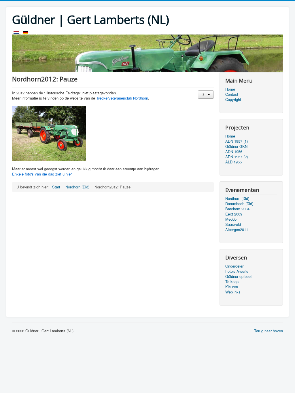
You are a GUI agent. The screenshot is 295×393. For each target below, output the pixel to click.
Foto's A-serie (236, 271)
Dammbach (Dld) (239, 203)
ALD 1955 (233, 162)
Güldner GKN (236, 146)
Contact (231, 94)
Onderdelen (234, 266)
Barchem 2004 (237, 208)
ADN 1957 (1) (236, 141)
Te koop (232, 281)
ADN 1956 (233, 151)
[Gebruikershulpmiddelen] (206, 94)
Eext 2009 (233, 214)
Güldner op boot (238, 276)
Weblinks (233, 292)
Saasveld (233, 224)
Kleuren (231, 286)
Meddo (231, 219)
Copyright (233, 99)
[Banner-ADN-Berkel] (147, 53)
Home (230, 89)
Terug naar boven (268, 330)
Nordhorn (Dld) (237, 198)
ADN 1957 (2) (236, 156)
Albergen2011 (236, 229)
